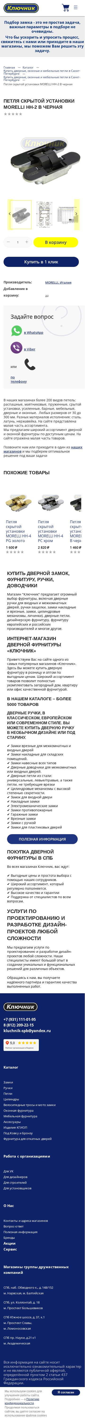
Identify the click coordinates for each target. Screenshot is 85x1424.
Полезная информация (42, 839)
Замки (8, 1082)
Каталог (28, 67)
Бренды (9, 1237)
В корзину (56, 242)
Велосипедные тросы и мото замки (30, 1105)
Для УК (8, 1171)
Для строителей (15, 1182)
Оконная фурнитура (18, 1110)
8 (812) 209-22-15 (19, 1025)
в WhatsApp (33, 332)
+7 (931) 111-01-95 (20, 1019)
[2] (9, 114)
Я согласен (66, 1392)
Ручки (8, 1088)
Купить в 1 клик (41, 262)
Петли (8, 1093)
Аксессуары (12, 1122)
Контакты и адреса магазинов (26, 1221)
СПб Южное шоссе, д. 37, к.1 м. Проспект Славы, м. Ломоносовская (24, 1323)
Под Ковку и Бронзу (18, 1133)
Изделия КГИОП (15, 1127)
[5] (20, 114)
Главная (9, 67)
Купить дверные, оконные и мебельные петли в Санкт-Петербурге (42, 72)
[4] (16, 114)
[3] (13, 114)
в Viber (29, 349)
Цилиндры (11, 1099)
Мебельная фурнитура (20, 1116)
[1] (5, 114)
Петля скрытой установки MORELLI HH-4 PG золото (18, 531)
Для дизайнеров (15, 1177)
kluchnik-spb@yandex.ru (27, 1030)
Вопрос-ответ (14, 1226)
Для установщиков (17, 1188)
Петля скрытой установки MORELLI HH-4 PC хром (50, 531)
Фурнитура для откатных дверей (28, 1139)
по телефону (17, 379)
